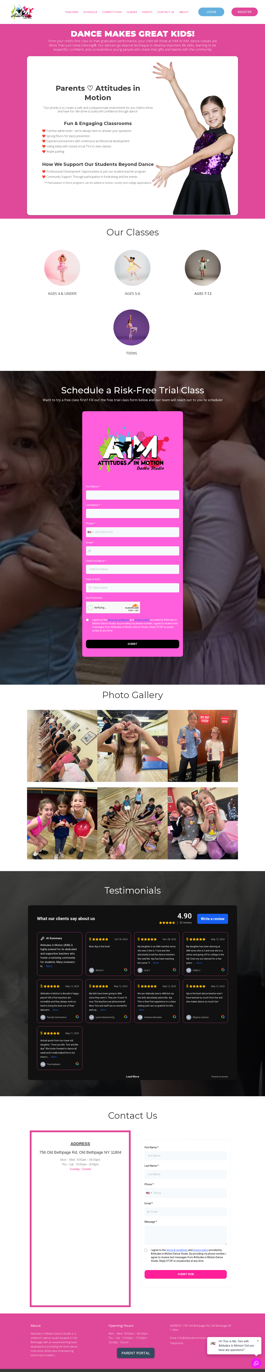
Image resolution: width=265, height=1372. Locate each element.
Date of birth (93, 579)
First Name (93, 486)
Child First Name (96, 560)
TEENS (131, 353)
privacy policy (142, 619)
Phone (90, 523)
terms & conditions (118, 619)
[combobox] (90, 532)
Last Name (93, 505)
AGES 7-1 (201, 293)
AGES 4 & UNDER (62, 293)
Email (90, 542)
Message (151, 1221)
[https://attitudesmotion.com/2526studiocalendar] (22, 12)
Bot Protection (94, 597)
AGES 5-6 (132, 293)
